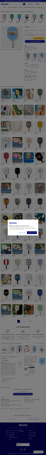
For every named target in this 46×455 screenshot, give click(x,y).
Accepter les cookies (32, 232)
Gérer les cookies (22, 232)
